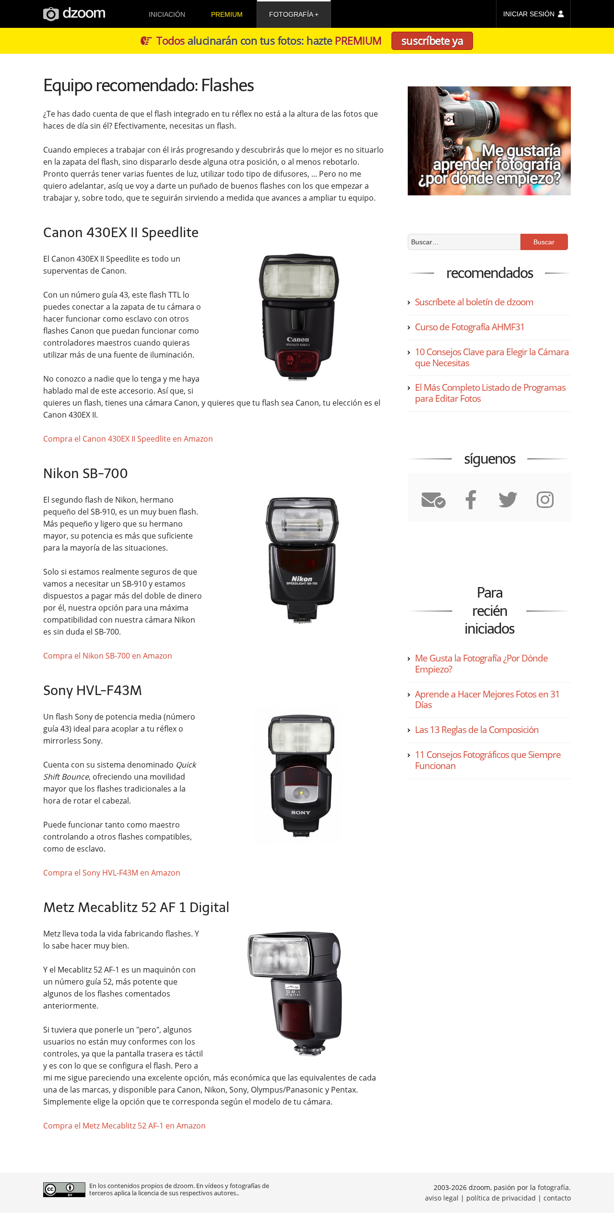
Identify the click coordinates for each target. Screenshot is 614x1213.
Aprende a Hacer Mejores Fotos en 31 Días (487, 699)
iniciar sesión (529, 14)
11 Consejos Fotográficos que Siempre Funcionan (488, 760)
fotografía (291, 14)
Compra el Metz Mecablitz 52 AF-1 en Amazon (124, 1125)
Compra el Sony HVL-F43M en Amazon (111, 872)
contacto (557, 1197)
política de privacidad (501, 1197)
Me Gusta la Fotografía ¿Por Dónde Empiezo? (481, 663)
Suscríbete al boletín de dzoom (474, 302)
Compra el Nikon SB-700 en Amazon (107, 655)
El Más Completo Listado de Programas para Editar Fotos (490, 393)
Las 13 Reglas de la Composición (477, 729)
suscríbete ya (432, 40)
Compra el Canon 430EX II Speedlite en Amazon (128, 438)
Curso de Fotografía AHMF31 (470, 327)
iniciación (167, 14)
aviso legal (442, 1197)
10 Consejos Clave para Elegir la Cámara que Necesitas (492, 357)
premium (227, 14)
